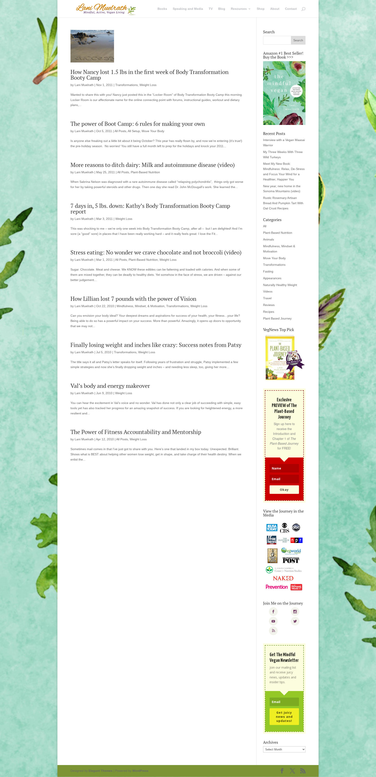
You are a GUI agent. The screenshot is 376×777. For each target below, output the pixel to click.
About (274, 8)
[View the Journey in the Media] (284, 557)
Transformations (126, 85)
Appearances (272, 278)
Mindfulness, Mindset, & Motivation (140, 306)
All (264, 226)
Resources (239, 8)
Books (162, 8)
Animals (268, 239)
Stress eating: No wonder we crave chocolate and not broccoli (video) (156, 252)
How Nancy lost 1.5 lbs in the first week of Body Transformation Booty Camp (149, 74)
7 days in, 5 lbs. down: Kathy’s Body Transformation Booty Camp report (150, 208)
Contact (291, 8)
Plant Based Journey (277, 318)
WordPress (140, 770)
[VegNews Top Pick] (284, 358)
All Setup (134, 131)
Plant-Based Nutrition (145, 172)
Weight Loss (147, 85)
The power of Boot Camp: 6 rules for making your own (137, 123)
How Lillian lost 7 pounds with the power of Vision (133, 298)
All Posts (120, 131)
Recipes (268, 311)
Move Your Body (153, 131)
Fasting (268, 271)
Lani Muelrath (84, 85)
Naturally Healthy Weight (280, 285)
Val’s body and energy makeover (110, 385)
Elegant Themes (100, 770)
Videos (267, 291)
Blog (221, 8)
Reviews (269, 305)
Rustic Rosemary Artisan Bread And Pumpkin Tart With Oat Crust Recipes (283, 203)
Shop (261, 8)
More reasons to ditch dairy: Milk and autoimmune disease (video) (152, 164)
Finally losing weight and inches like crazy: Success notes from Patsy (155, 344)
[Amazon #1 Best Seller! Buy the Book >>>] (284, 93)
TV (211, 8)
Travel (267, 298)
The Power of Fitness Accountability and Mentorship (135, 432)
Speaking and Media (188, 8)
